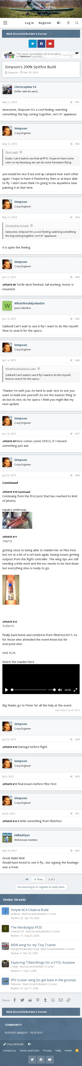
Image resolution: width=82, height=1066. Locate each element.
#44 (77, 277)
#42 (77, 144)
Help (58, 1050)
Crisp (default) (14, 1044)
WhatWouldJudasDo (29, 303)
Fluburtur (16, 984)
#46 (77, 360)
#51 (77, 813)
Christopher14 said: (17, 225)
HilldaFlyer (22, 835)
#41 (77, 102)
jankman (15, 914)
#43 (77, 217)
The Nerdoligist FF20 (26, 927)
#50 (77, 776)
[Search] (77, 23)
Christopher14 (25, 87)
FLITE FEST (37, 1032)
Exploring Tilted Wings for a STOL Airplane (43, 962)
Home (68, 1050)
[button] (5, 23)
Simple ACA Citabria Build (29, 910)
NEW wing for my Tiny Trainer (33, 945)
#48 (77, 475)
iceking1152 (17, 931)
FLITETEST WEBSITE (16, 1032)
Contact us (9, 1050)
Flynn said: (11, 152)
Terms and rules (29, 1050)
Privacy (47, 1050)
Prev (40, 879)
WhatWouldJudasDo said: (20, 368)
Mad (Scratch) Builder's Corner (39, 914)
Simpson (13, 72)
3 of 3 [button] (51, 879)
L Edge (14, 966)
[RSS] (77, 1050)
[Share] (71, 102)
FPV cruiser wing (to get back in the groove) (43, 980)
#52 (77, 850)
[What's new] (68, 23)
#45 (77, 318)
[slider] (29, 690)
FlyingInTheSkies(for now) (25, 949)
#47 (77, 433)
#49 (77, 739)
